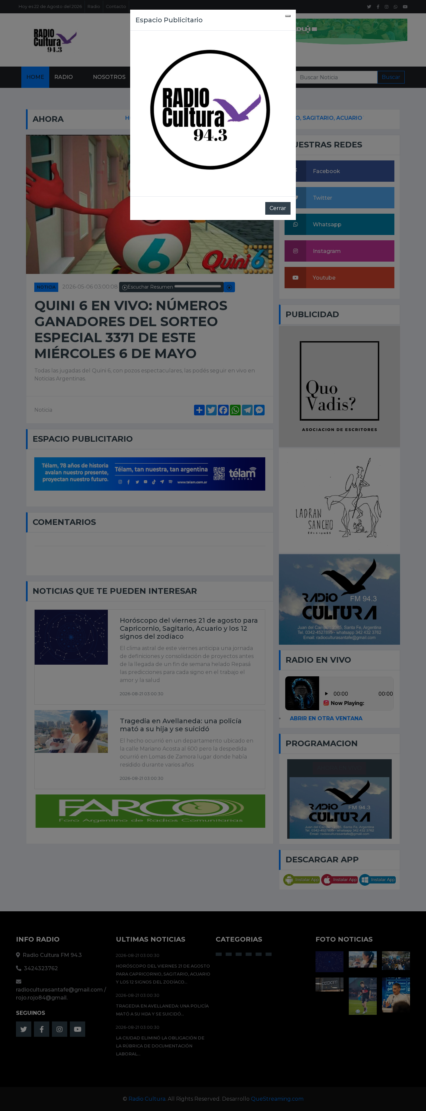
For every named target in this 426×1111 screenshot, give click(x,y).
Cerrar (278, 208)
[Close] (288, 16)
